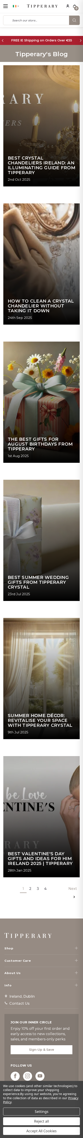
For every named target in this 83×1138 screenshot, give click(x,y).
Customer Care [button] (17, 960)
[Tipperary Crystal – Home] (28, 935)
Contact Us (19, 1003)
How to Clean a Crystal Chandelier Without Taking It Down (41, 305)
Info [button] (8, 985)
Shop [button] (9, 948)
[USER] (67, 5)
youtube (40, 1076)
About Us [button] (12, 973)
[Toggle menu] (9, 6)
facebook (15, 1076)
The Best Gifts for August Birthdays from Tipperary (40, 444)
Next (72, 889)
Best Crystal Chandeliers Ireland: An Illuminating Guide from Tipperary (41, 165)
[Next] (80, 40)
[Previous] (2, 40)
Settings (41, 1111)
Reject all (41, 1121)
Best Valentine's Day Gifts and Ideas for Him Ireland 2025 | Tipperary (40, 858)
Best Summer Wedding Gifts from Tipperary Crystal (38, 582)
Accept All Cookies (41, 1131)
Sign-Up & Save (41, 1050)
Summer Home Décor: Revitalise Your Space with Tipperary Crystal (40, 720)
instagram (27, 1076)
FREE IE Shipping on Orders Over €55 (41, 40)
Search (74, 20)
